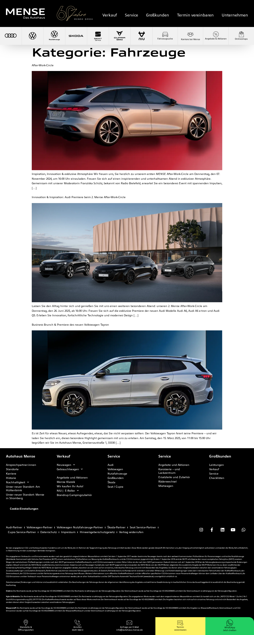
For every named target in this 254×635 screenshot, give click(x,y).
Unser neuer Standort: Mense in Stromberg (25, 496)
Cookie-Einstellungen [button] (24, 508)
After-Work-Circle (43, 65)
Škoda (111, 482)
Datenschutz (48, 532)
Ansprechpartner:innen (21, 464)
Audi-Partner (14, 527)
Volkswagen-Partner (39, 527)
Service (131, 15)
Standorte (12, 469)
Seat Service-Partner (143, 527)
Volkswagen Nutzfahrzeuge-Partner (80, 527)
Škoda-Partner (116, 527)
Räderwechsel (167, 481)
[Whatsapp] (243, 529)
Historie (11, 478)
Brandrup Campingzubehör (74, 495)
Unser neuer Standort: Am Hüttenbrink (23, 488)
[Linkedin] (222, 529)
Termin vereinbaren (195, 15)
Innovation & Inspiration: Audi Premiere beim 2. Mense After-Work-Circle (79, 197)
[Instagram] (201, 529)
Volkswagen (115, 469)
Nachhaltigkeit (15, 482)
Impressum (68, 532)
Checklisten (216, 478)
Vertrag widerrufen (131, 532)
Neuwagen (64, 464)
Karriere (11, 473)
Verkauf (109, 15)
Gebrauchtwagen (68, 469)
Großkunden (157, 15)
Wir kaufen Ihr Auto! (70, 486)
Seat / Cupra (115, 486)
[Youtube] (233, 529)
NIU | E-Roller (66, 490)
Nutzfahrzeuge (117, 473)
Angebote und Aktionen (72, 477)
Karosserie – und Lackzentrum (169, 471)
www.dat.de (148, 576)
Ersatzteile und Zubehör (174, 477)
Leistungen (216, 464)
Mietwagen (165, 485)
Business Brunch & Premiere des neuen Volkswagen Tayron (70, 324)
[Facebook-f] (211, 529)
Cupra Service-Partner (22, 532)
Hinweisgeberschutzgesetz (97, 532)
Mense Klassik (66, 481)
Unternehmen (235, 15)
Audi (111, 464)
